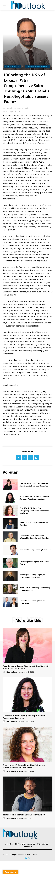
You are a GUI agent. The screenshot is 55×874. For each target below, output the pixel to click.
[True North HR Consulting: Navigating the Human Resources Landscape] (10, 510)
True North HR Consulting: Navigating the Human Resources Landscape (34, 510)
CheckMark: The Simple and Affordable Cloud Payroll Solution (34, 536)
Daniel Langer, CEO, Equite (18, 108)
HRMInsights (12, 66)
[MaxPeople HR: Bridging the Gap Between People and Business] (10, 497)
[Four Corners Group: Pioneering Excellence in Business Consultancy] (10, 484)
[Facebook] (18, 457)
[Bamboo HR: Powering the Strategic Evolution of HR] (10, 589)
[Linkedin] (26, 858)
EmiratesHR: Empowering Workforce (35, 550)
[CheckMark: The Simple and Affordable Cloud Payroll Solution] (10, 536)
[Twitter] (24, 457)
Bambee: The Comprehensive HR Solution (24, 815)
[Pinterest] (30, 457)
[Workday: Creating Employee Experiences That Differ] (10, 576)
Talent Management (37, 66)
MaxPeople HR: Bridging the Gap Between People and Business (34, 497)
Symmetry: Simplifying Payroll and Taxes (34, 562)
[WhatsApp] (36, 457)
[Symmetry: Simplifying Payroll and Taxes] (10, 563)
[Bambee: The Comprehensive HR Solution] (10, 523)
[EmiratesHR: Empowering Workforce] (10, 550)
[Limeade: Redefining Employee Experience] (10, 602)
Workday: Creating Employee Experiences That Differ (32, 575)
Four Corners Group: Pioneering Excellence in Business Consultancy (35, 484)
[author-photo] (4, 672)
